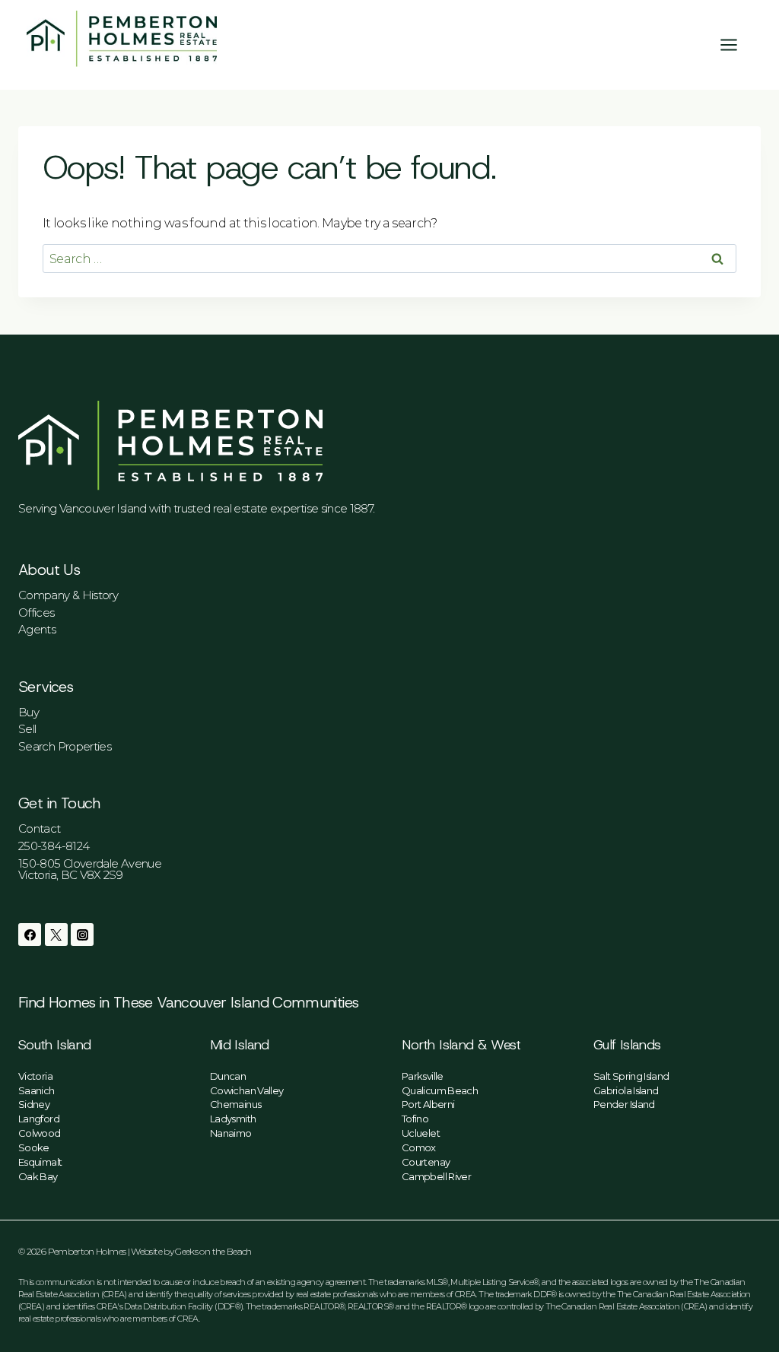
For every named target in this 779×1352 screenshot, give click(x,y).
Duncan (228, 1076)
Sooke (33, 1147)
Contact (39, 828)
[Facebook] (29, 934)
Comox (419, 1147)
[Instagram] (82, 934)
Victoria (35, 1076)
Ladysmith (233, 1118)
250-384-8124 (53, 846)
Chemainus (235, 1104)
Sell (27, 729)
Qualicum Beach (440, 1090)
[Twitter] (56, 934)
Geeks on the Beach (213, 1251)
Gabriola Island (625, 1090)
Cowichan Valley (246, 1090)
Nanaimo (231, 1133)
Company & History (68, 595)
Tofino (415, 1118)
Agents (37, 629)
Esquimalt (40, 1162)
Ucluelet (421, 1133)
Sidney (33, 1104)
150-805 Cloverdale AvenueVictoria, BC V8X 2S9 (89, 869)
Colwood (39, 1133)
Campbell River (436, 1176)
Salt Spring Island (631, 1076)
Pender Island (624, 1104)
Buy (28, 712)
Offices (36, 612)
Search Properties (64, 746)
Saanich (36, 1090)
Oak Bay (38, 1176)
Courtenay (426, 1162)
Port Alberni (428, 1104)
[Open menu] (736, 44)
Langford (38, 1118)
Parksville (423, 1076)
